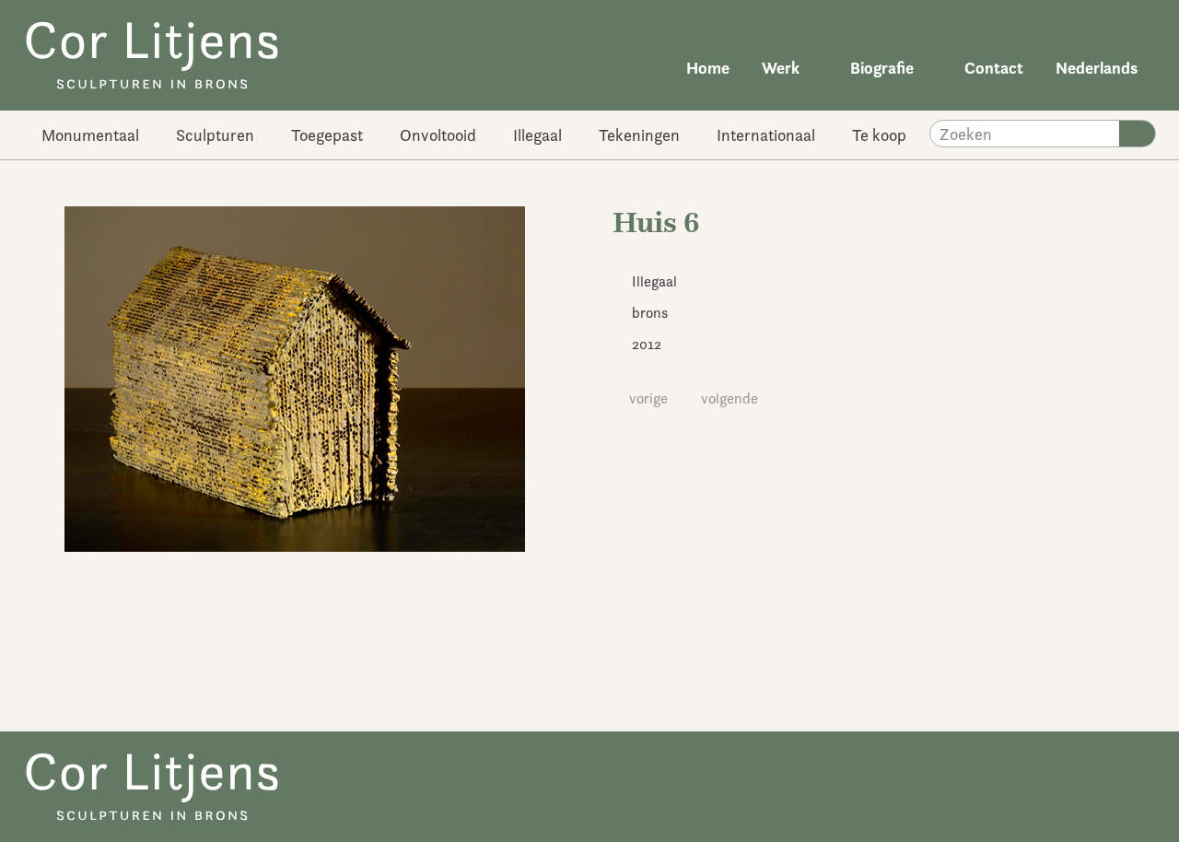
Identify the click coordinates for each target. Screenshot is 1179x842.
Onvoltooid (438, 135)
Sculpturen (215, 135)
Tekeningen (639, 135)
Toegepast (327, 135)
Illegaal (537, 135)
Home (708, 67)
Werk (781, 67)
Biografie (882, 67)
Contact (993, 67)
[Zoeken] (1137, 133)
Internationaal (766, 135)
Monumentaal (90, 135)
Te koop (879, 135)
